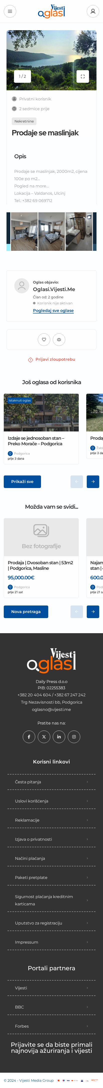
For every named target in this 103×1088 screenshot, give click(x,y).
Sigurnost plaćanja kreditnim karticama (44, 900)
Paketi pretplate (31, 877)
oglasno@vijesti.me (51, 709)
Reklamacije (27, 820)
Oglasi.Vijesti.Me (54, 286)
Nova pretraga (26, 611)
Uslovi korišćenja (31, 801)
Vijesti (21, 988)
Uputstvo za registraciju (38, 923)
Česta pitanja (28, 782)
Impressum (26, 942)
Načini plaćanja (30, 858)
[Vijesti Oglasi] (51, 11)
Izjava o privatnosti (33, 839)
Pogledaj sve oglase (53, 311)
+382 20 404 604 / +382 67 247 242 (52, 695)
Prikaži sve (22, 481)
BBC (19, 1007)
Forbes (22, 1026)
